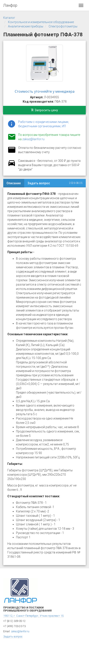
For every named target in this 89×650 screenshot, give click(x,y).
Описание (13, 183)
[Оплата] (11, 152)
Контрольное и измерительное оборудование (41, 22)
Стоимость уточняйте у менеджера (45, 91)
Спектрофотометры (63, 26)
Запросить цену (46, 110)
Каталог (9, 17)
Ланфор (10, 5)
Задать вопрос (38, 183)
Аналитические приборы (25, 26)
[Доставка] (11, 165)
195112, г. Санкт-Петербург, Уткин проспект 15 (33, 615)
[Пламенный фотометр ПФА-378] (44, 63)
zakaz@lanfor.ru (33, 139)
